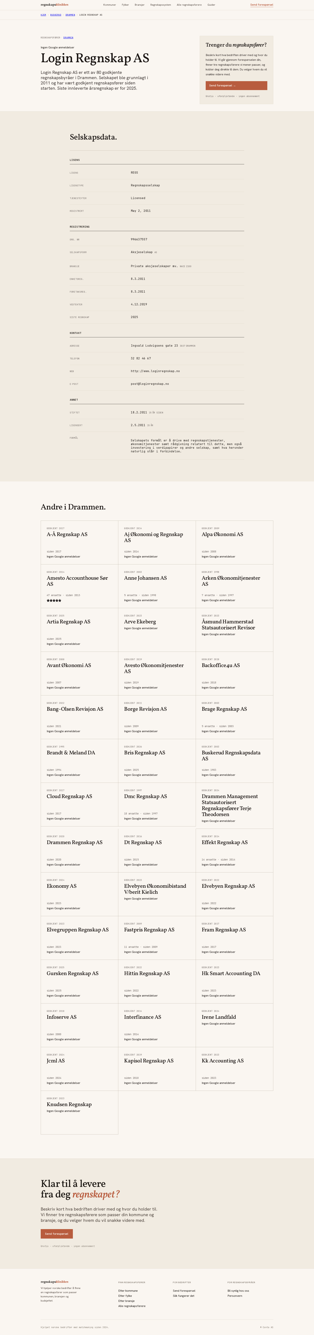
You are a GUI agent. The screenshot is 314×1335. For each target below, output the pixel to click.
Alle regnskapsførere (189, 4)
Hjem (43, 14)
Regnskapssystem (160, 4)
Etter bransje (126, 1301)
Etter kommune (128, 1291)
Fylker (125, 4)
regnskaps (54, 5)
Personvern (235, 1296)
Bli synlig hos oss (238, 1291)
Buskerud (55, 14)
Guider (211, 4)
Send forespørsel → (222, 85)
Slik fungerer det (183, 1296)
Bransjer (140, 4)
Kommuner (109, 4)
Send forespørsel (261, 5)
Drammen (70, 14)
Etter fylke (125, 1296)
